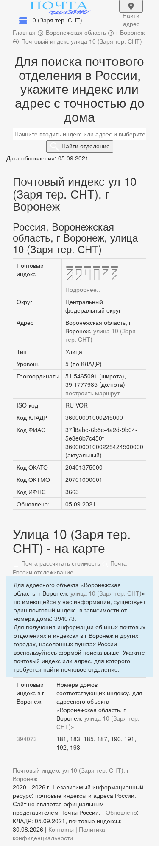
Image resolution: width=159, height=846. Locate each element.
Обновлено (121, 812)
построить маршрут (92, 393)
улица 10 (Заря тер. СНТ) (106, 593)
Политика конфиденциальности (59, 833)
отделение (85, 145)
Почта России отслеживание (70, 567)
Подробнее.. (82, 289)
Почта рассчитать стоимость (60, 563)
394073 (27, 738)
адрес (131, 12)
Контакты (61, 829)
